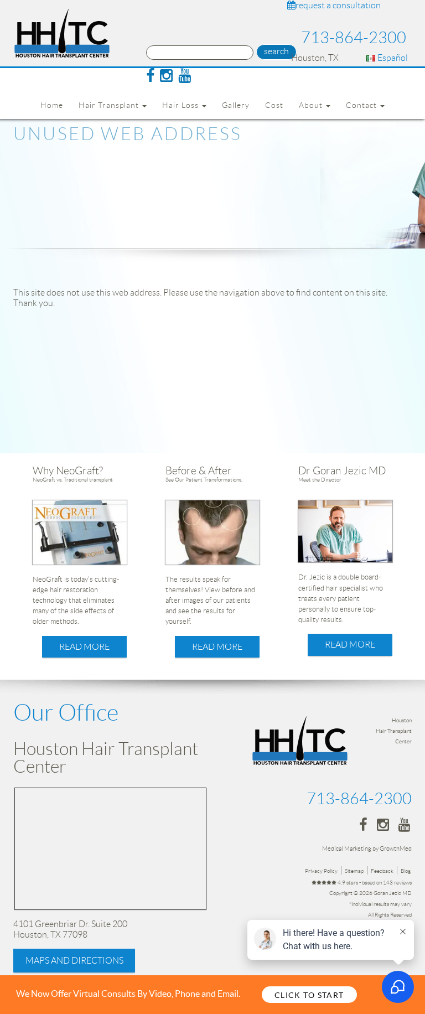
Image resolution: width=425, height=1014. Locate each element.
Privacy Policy (321, 871)
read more (84, 646)
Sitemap (354, 871)
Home (51, 105)
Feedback (382, 871)
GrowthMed (396, 848)
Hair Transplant (110, 105)
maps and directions (74, 960)
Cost (274, 105)
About (312, 105)
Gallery (236, 105)
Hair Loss (181, 105)
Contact (362, 105)
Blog (406, 871)
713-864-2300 (353, 38)
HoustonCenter (394, 730)
